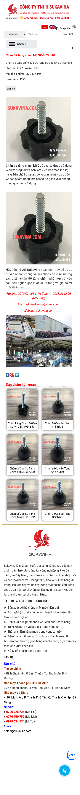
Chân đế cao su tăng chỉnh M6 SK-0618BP (22, 515)
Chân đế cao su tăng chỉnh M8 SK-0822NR (22, 470)
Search (66, 34)
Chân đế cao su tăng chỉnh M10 (57, 470)
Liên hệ (11, 88)
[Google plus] (12, 375)
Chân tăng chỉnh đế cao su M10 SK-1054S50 (22, 425)
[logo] (40, 12)
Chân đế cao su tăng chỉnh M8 (57, 515)
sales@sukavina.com (17, 731)
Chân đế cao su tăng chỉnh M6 (57, 425)
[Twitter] (17, 375)
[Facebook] (7, 375)
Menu (21, 44)
